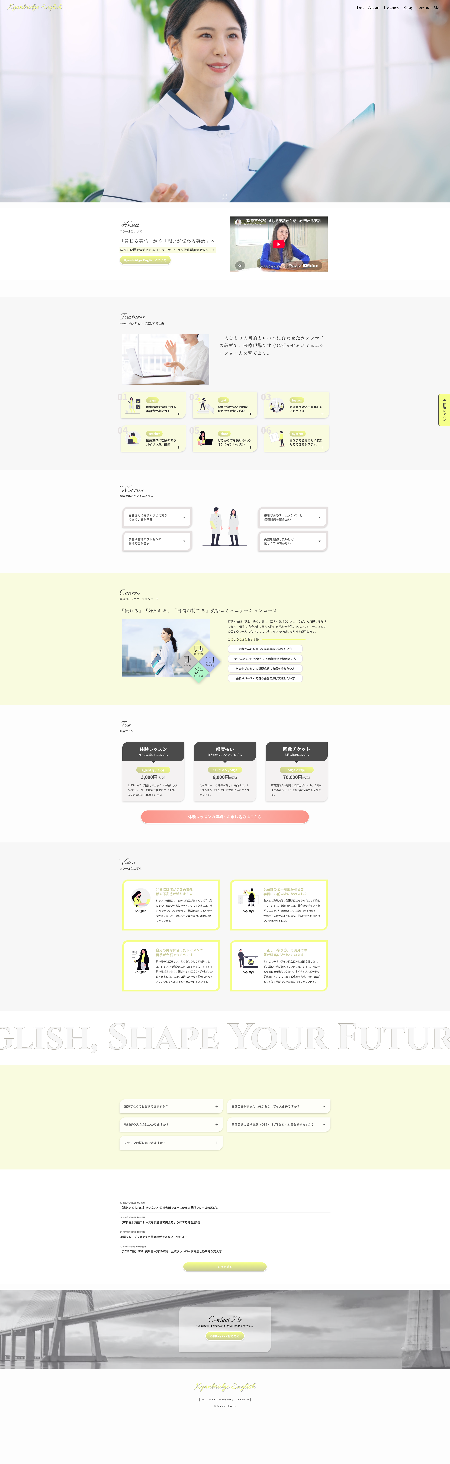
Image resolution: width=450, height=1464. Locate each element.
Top (203, 1399)
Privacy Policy (226, 1399)
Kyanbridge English (35, 7)
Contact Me (243, 1399)
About (212, 1399)
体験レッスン (444, 412)
